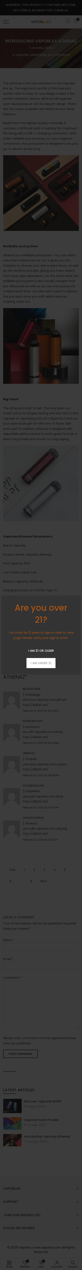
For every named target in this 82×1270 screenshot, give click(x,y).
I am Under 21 (41, 663)
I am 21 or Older (41, 651)
